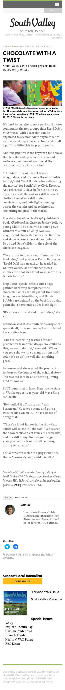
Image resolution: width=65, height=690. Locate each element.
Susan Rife (25, 505)
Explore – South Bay (18, 627)
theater (37, 554)
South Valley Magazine (46, 599)
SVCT (26, 554)
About (41, 681)
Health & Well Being (19, 640)
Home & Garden (16, 636)
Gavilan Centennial (18, 631)
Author (7, 497)
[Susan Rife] (10, 513)
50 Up (9, 623)
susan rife (14, 554)
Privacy (49, 681)
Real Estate (12, 644)
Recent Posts (21, 497)
